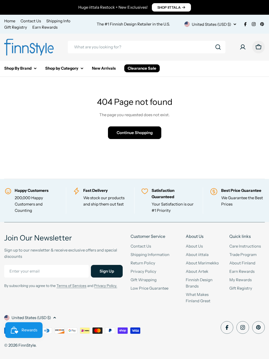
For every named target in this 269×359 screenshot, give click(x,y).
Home (9, 20)
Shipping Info (58, 20)
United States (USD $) (211, 24)
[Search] (218, 47)
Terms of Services (71, 285)
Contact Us (30, 20)
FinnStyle (26, 345)
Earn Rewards (45, 27)
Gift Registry (15, 27)
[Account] (243, 47)
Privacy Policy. (105, 285)
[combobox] (146, 47)
